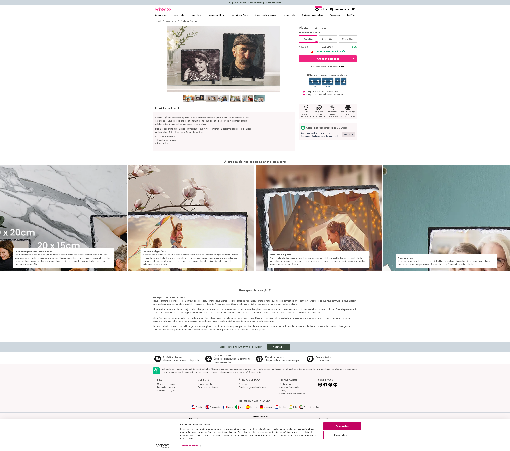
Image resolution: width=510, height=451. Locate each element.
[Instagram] (320, 385)
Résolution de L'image (208, 387)
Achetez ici (279, 347)
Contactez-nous (286, 384)
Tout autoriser (342, 426)
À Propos (243, 384)
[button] (224, 108)
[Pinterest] (330, 385)
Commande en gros (166, 390)
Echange (283, 390)
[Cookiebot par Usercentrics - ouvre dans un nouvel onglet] (162, 446)
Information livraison (166, 387)
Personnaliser (340, 435)
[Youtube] (335, 385)
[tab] (188, 98)
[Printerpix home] (163, 9)
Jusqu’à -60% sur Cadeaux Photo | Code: (255, 2)
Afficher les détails (189, 446)
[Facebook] (325, 385)
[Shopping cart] (353, 9)
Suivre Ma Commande (289, 387)
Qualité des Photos (206, 384)
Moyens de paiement (166, 384)
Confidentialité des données (292, 393)
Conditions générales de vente (252, 387)
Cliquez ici (348, 134)
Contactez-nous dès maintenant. (325, 136)
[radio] (308, 39)
